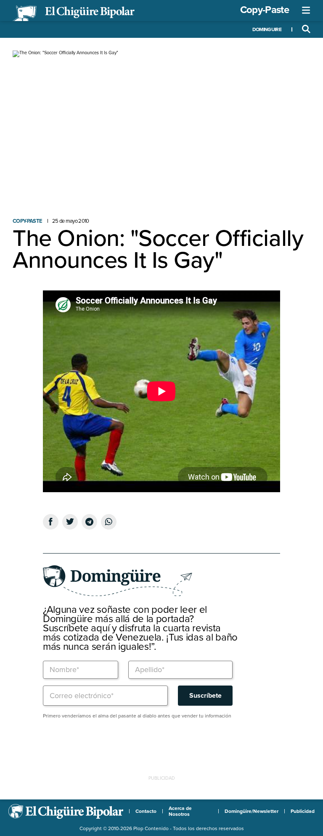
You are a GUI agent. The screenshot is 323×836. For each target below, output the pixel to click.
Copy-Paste (264, 10)
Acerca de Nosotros (180, 811)
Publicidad (303, 811)
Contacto (145, 811)
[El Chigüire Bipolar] (74, 13)
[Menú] (306, 10)
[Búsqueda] (306, 29)
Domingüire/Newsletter (251, 811)
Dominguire (266, 29)
